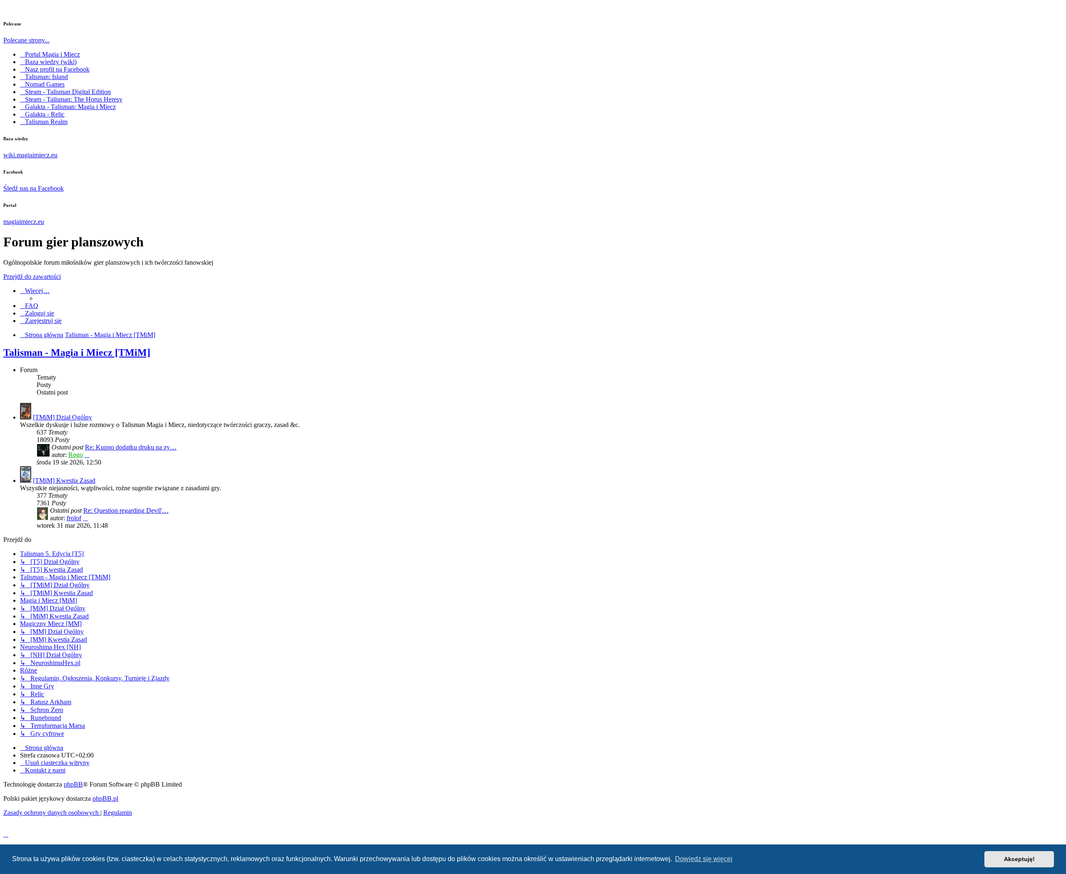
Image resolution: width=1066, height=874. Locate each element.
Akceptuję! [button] (1019, 859)
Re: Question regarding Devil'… (126, 510)
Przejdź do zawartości (32, 276)
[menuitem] (29, 305)
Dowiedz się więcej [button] (703, 858)
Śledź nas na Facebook (33, 188)
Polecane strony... (26, 40)
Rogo (75, 454)
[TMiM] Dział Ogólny (62, 417)
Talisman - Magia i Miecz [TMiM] (76, 352)
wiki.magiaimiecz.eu (30, 155)
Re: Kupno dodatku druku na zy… (131, 447)
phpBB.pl (105, 798)
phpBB (73, 784)
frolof (74, 517)
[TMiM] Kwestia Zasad (64, 480)
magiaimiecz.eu (23, 221)
